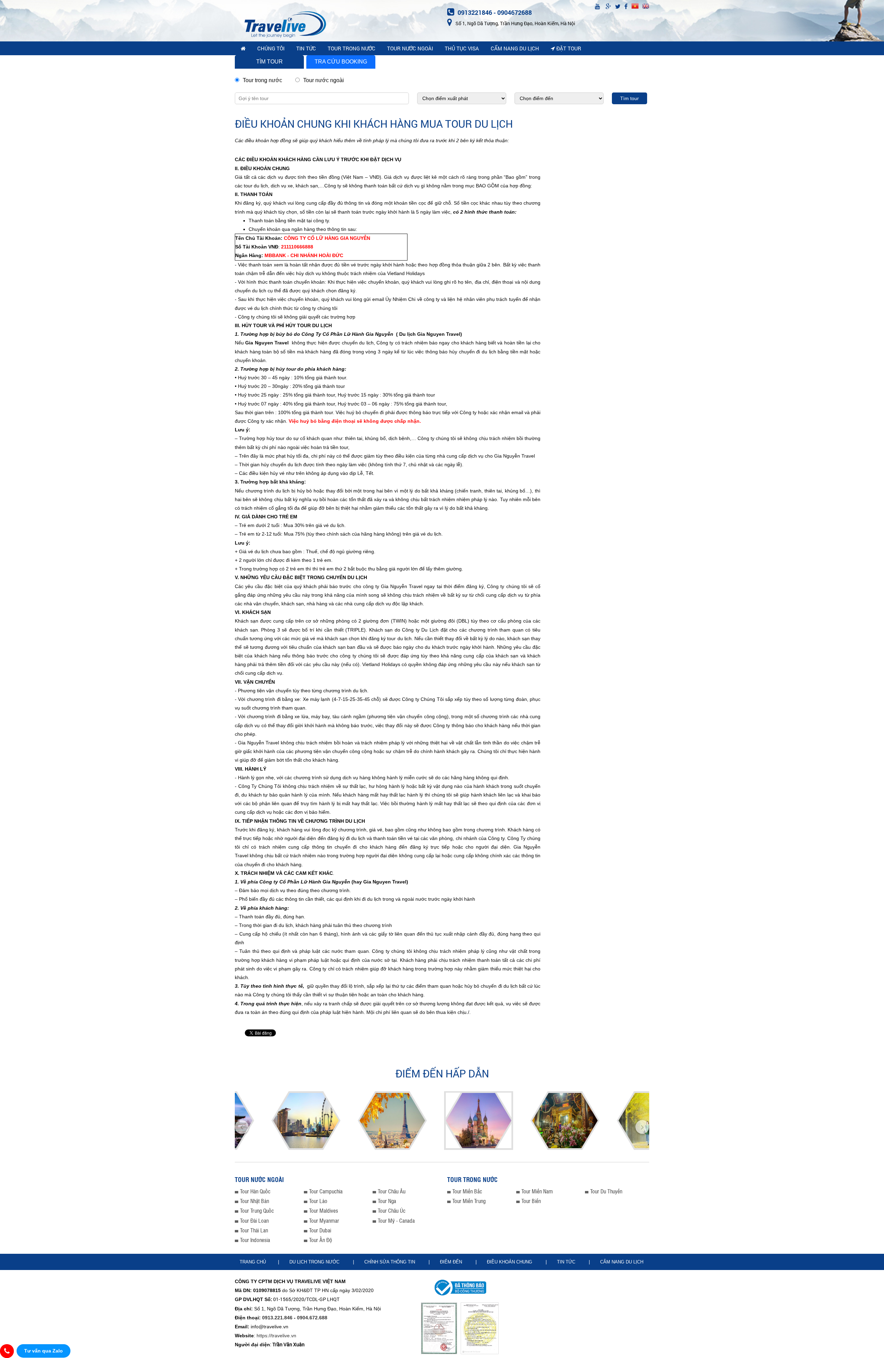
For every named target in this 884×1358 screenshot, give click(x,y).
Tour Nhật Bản (254, 1200)
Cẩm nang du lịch (621, 1261)
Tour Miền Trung (469, 1200)
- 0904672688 (512, 12)
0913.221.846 (277, 1317)
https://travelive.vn (276, 1335)
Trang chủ (253, 1261)
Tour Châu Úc (391, 1210)
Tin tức (567, 1261)
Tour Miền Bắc (467, 1191)
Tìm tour (269, 62)
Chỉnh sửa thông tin (390, 1261)
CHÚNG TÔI (271, 48)
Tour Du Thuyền (606, 1191)
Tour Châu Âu (391, 1191)
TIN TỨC (306, 48)
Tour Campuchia (326, 1191)
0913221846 (474, 12)
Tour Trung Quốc (257, 1210)
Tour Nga (387, 1200)
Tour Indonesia (255, 1239)
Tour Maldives (323, 1210)
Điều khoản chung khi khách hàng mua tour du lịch (374, 123)
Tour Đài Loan (254, 1220)
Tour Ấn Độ (320, 1239)
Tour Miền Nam (537, 1191)
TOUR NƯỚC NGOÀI (410, 48)
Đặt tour (568, 48)
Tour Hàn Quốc (255, 1191)
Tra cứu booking (341, 62)
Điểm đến (451, 1261)
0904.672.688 (312, 1317)
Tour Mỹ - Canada (396, 1220)
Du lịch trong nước (315, 1261)
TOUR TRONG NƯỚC (351, 48)
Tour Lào (318, 1200)
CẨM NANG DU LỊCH (515, 48)
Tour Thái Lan (254, 1230)
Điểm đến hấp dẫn (442, 1073)
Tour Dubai (320, 1230)
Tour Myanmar (324, 1220)
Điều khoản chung (510, 1261)
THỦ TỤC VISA (462, 48)
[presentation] (242, 1125)
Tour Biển (531, 1200)
